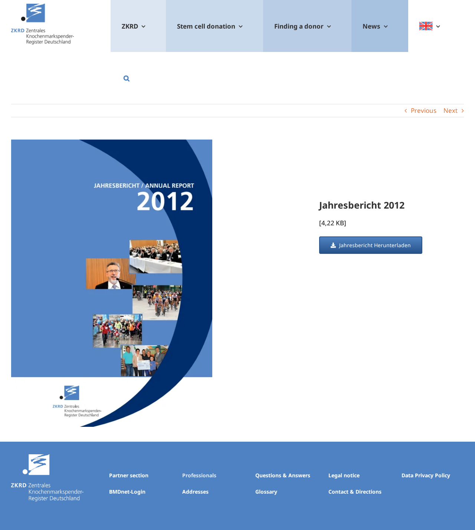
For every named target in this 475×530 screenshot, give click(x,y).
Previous (423, 110)
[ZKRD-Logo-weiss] (47, 457)
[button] (126, 78)
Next (450, 110)
